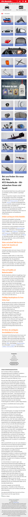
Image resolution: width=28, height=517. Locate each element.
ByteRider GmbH (16, 502)
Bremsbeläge (5, 230)
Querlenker (13, 345)
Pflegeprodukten (14, 201)
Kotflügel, (4, 234)
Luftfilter (4, 346)
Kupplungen (7, 233)
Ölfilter (3, 231)
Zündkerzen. (15, 231)
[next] (23, 89)
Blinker (24, 234)
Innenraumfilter (10, 346)
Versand (9, 202)
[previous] (4, 89)
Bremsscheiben (21, 228)
